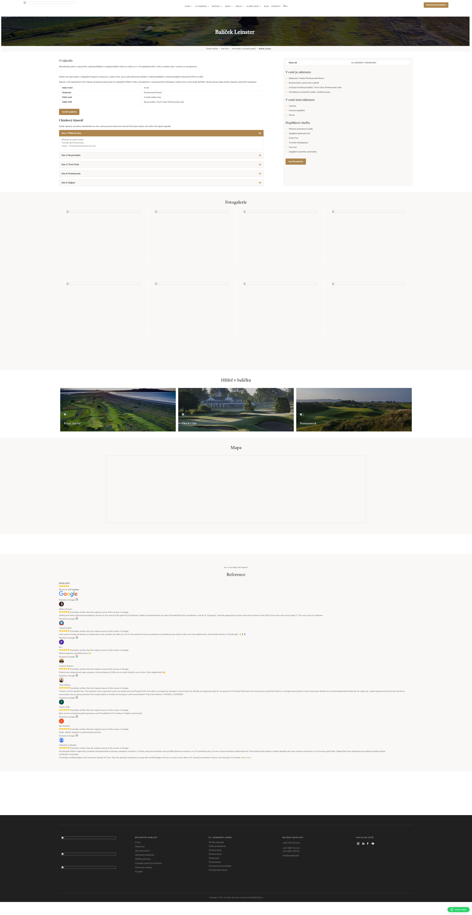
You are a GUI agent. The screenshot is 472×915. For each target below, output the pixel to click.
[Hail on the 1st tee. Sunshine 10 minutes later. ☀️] (88, 788)
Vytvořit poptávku (69, 112)
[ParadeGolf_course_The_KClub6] (103, 212)
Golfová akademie (217, 846)
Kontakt (139, 871)
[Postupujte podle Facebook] (367, 843)
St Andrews (201, 6)
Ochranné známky (143, 867)
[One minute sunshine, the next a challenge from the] (383, 788)
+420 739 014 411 (291, 842)
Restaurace (214, 858)
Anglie (238, 6)
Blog (266, 6)
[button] (459, 909)
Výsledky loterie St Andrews (148, 863)
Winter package (216, 842)
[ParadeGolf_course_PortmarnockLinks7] (192, 284)
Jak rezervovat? (142, 850)
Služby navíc (253, 6)
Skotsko (216, 6)
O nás (187, 6)
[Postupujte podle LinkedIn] (363, 843)
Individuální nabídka (436, 5)
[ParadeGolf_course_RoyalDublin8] (369, 212)
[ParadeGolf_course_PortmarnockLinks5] (369, 284)
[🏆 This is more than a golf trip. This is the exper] (29, 793)
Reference (140, 846)
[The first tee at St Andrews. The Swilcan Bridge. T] (324, 788)
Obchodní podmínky (144, 854)
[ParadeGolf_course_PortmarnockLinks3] (280, 284)
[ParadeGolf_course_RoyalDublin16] (280, 212)
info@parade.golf (290, 855)
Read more (246, 757)
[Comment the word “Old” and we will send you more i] (147, 788)
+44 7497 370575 (290, 851)
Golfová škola (215, 854)
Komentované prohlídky (220, 865)
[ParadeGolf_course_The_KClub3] (192, 212)
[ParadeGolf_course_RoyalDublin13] (103, 284)
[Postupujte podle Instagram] (358, 843)
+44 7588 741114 (290, 848)
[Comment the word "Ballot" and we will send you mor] (265, 788)
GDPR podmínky (143, 859)
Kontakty (275, 6)
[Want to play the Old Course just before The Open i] (206, 788)
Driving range (215, 850)
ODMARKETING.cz (255, 897)
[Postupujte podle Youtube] (373, 843)
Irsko (227, 6)
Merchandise (215, 862)
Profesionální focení (218, 870)
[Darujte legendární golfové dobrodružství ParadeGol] (442, 788)
